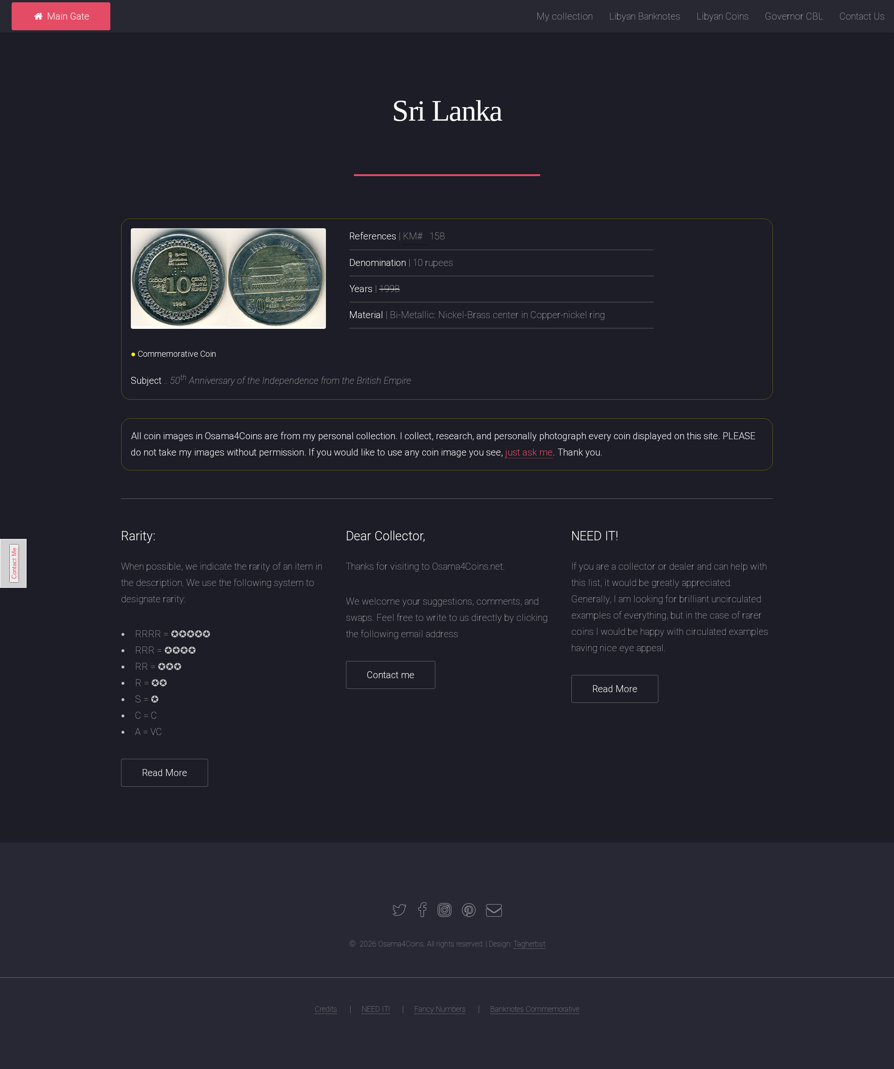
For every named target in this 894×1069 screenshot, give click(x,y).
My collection (564, 16)
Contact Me (14, 563)
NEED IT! (376, 1009)
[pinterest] (468, 912)
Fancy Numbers (440, 1009)
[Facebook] (422, 912)
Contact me (390, 675)
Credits (326, 1009)
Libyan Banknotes (644, 16)
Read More (164, 772)
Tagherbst (529, 944)
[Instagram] (444, 912)
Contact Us (862, 16)
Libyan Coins (723, 16)
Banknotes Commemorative (534, 1009)
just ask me (529, 452)
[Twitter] (399, 912)
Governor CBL (794, 16)
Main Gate (67, 16)
